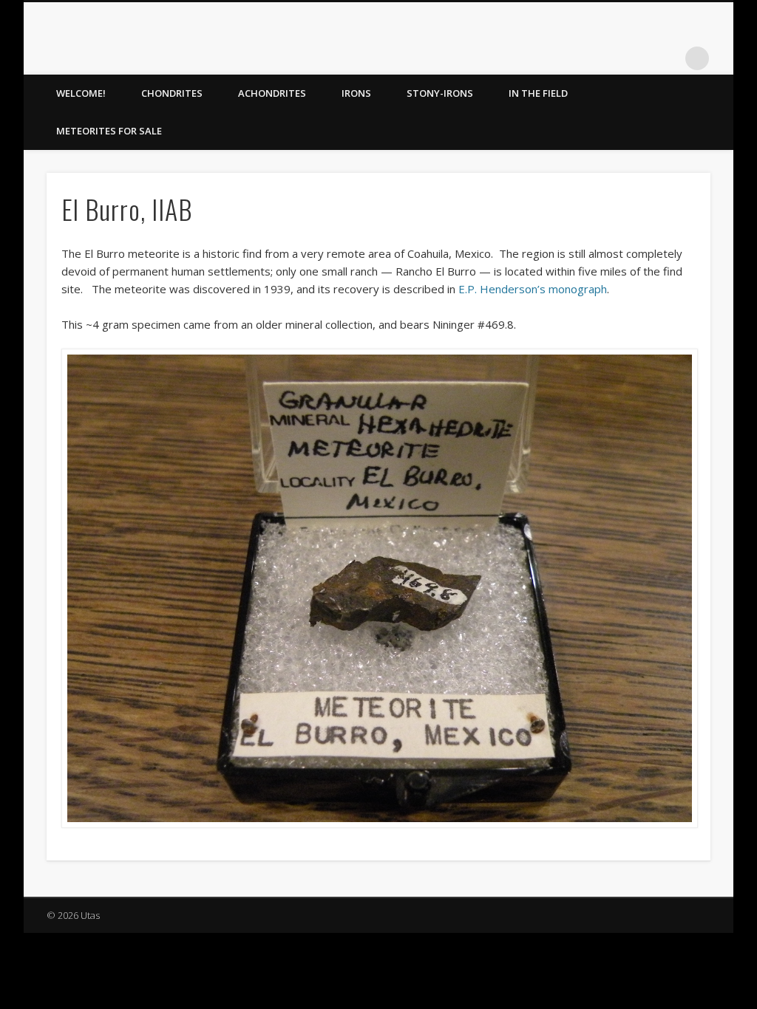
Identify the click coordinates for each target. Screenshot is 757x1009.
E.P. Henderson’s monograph (532, 288)
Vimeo (667, 58)
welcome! (81, 93)
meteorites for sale (109, 130)
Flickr (636, 58)
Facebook (606, 58)
